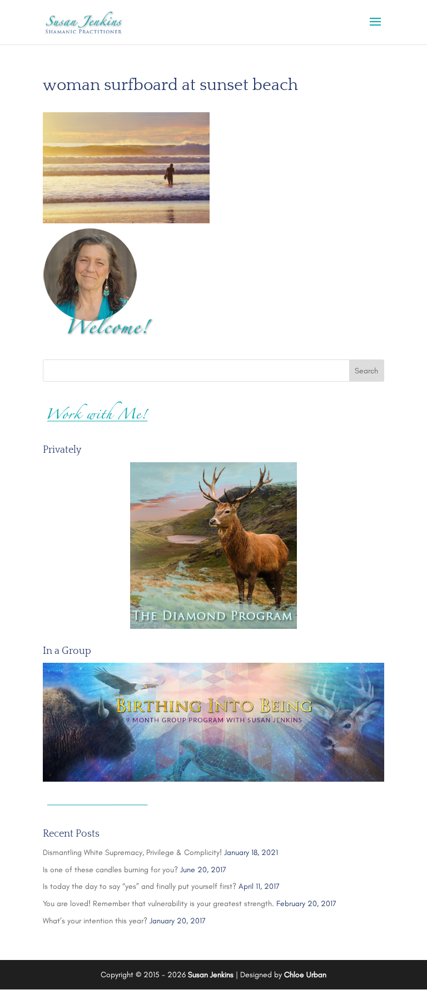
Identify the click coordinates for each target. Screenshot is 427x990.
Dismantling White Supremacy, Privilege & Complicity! (132, 852)
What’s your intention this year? (95, 921)
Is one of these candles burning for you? (110, 869)
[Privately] (213, 545)
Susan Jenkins (211, 974)
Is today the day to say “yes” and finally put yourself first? (139, 886)
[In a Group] (213, 722)
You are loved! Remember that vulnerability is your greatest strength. (158, 903)
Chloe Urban (305, 974)
